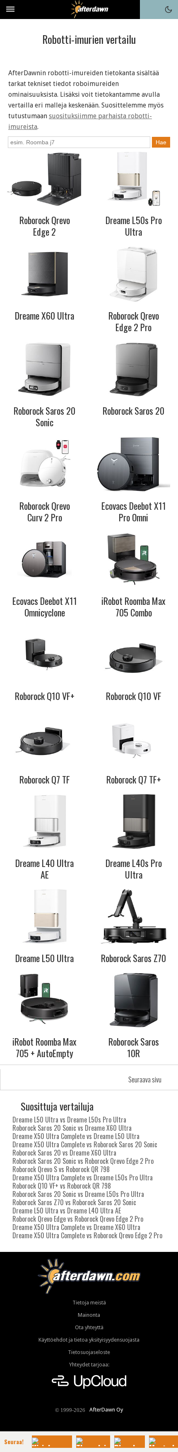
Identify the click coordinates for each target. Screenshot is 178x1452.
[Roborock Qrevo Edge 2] (45, 179)
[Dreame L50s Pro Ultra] (134, 179)
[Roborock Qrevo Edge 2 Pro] (134, 274)
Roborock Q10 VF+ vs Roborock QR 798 (61, 1186)
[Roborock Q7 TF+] (134, 738)
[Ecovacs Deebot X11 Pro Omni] (134, 464)
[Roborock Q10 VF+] (45, 654)
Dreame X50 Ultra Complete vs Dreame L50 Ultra (76, 1136)
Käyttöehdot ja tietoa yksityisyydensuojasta (89, 1340)
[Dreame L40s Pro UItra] (134, 821)
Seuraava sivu (144, 1079)
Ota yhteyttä (89, 1327)
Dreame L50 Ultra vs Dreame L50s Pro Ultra (69, 1120)
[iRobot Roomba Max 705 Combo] (134, 559)
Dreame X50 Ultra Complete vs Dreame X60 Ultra (76, 1227)
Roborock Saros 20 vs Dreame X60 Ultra (64, 1153)
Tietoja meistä (89, 1302)
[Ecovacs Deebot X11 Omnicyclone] (45, 559)
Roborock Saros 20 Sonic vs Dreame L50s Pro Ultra (78, 1194)
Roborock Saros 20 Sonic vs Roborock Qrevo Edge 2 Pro (83, 1161)
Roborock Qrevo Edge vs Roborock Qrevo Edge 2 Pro (77, 1219)
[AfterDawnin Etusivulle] (89, 9)
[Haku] (149, 9)
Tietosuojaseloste (89, 1352)
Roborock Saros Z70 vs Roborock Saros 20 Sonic (74, 1202)
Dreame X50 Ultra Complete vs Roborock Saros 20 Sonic (84, 1144)
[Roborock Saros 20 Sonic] (45, 369)
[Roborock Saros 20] (134, 369)
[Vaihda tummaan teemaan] (168, 9)
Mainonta (89, 1315)
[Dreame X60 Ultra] (45, 274)
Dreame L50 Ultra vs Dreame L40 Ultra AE (66, 1211)
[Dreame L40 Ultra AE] (45, 821)
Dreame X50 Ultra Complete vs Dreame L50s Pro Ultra (82, 1177)
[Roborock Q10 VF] (134, 654)
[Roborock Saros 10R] (134, 1000)
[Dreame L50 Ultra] (45, 916)
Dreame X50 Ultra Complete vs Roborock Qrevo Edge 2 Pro (87, 1235)
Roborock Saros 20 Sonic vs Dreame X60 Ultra (72, 1128)
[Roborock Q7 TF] (45, 738)
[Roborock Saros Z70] (134, 916)
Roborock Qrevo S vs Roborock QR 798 (61, 1169)
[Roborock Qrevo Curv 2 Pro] (45, 464)
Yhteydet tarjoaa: (89, 1364)
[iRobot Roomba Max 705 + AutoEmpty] (45, 1000)
